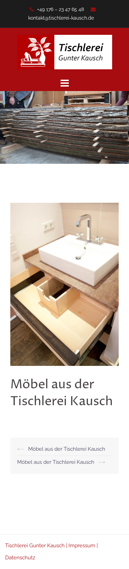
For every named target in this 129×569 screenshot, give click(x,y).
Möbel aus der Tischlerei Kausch (66, 449)
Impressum (81, 545)
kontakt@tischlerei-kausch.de (61, 18)
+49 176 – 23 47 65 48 (60, 9)
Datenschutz (20, 558)
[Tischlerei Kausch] (64, 52)
